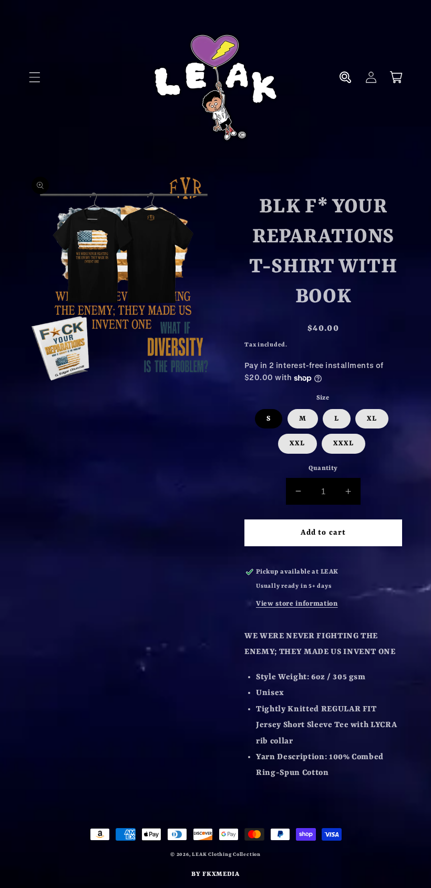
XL (372, 419)
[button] (34, 77)
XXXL (343, 443)
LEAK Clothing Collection (226, 855)
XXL (297, 443)
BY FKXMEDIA (215, 874)
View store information (297, 604)
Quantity (323, 468)
